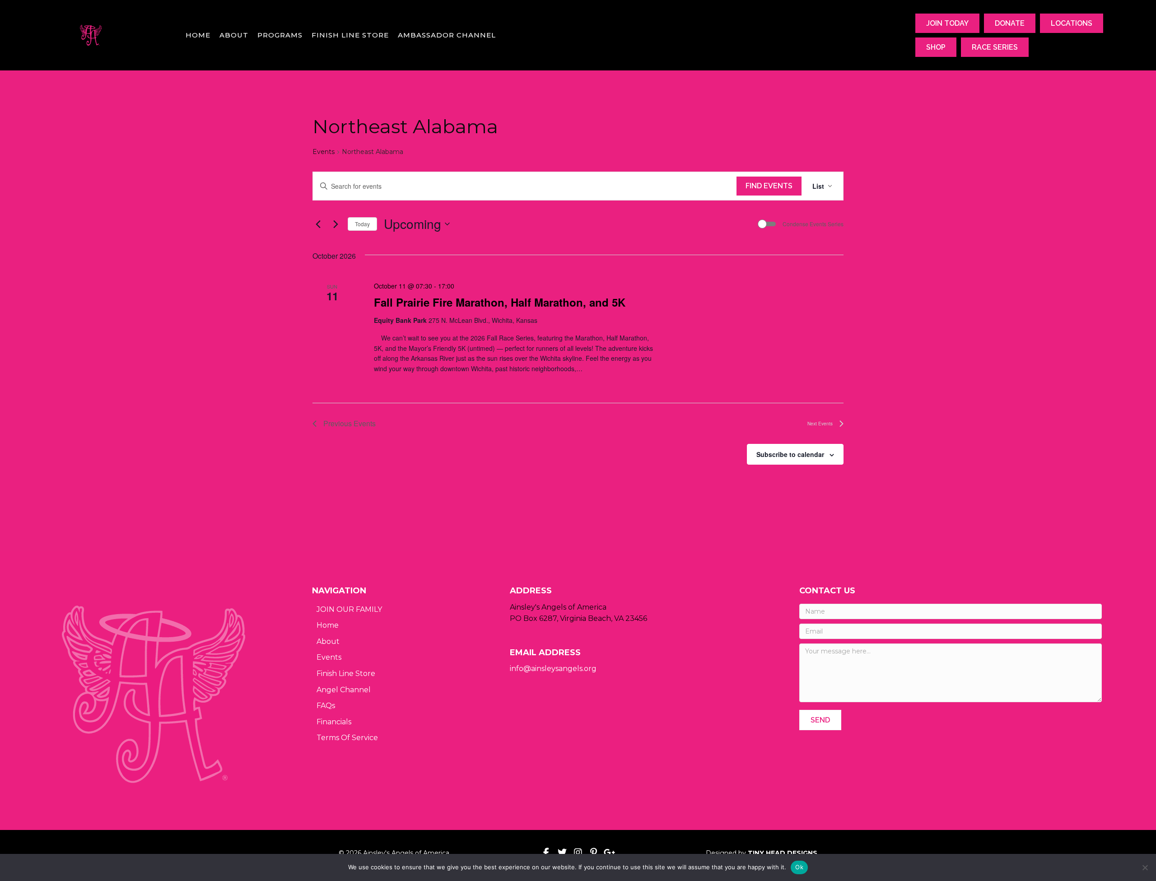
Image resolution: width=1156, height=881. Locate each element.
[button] (820, 720)
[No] (1144, 867)
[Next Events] (335, 224)
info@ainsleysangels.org (553, 668)
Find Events (769, 186)
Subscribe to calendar (790, 454)
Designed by (761, 853)
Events (323, 152)
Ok (799, 867)
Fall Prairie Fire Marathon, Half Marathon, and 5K (499, 302)
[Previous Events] (317, 224)
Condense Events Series (813, 224)
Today (362, 224)
